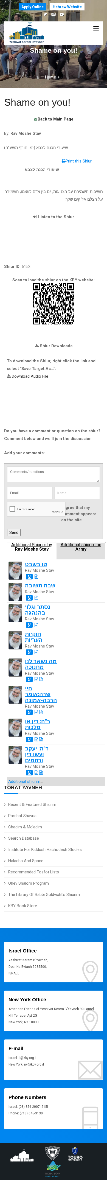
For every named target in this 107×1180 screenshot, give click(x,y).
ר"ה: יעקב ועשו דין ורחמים (37, 754)
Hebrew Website (67, 7)
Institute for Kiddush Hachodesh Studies (45, 849)
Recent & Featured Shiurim (32, 804)
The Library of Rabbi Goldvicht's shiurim (44, 894)
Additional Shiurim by (31, 547)
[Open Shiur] (36, 576)
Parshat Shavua (22, 815)
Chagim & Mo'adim (25, 827)
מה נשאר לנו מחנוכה (41, 664)
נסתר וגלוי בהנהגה (37, 610)
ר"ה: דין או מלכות (37, 724)
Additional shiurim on (81, 547)
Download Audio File (30, 376)
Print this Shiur (79, 161)
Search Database (23, 838)
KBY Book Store (22, 905)
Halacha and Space (25, 860)
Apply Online (32, 7)
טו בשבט (36, 564)
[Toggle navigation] (96, 28)
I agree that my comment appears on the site (78, 513)
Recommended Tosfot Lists (33, 872)
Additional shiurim (24, 781)
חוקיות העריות (34, 637)
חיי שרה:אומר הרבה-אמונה (41, 694)
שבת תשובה (40, 585)
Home (50, 77)
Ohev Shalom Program (28, 883)
